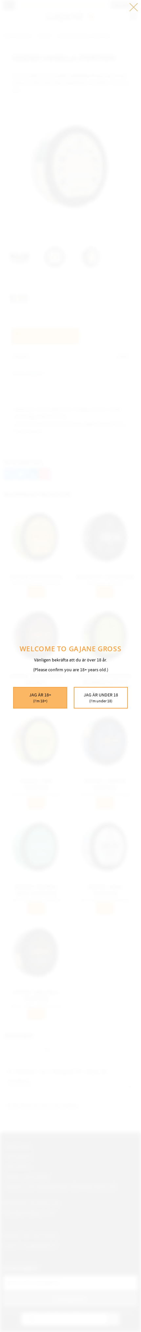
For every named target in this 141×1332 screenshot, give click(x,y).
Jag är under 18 (101, 698)
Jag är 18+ (40, 698)
